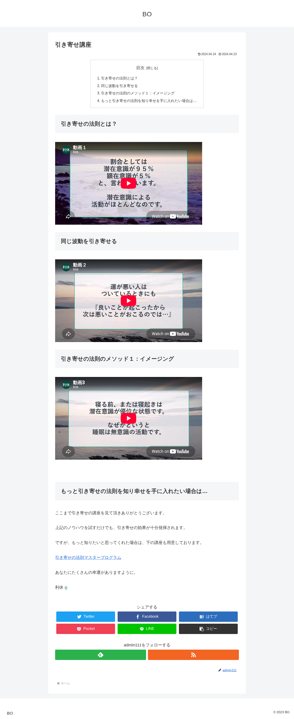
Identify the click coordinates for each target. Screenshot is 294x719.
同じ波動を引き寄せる (119, 86)
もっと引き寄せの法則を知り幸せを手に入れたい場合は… (149, 101)
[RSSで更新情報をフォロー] (193, 655)
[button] (208, 629)
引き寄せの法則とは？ (119, 78)
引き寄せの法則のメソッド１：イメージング (138, 93)
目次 (140, 67)
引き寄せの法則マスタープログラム (88, 557)
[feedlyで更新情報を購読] (100, 655)
